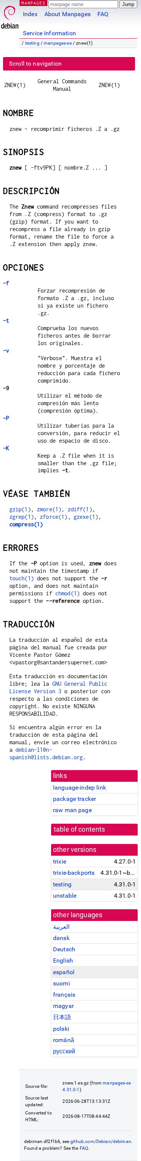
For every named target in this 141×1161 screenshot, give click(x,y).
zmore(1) (49, 509)
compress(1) (26, 524)
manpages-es (58, 43)
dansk (61, 938)
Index (30, 14)
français (64, 994)
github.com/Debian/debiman (100, 1141)
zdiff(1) (80, 509)
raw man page (72, 810)
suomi (61, 983)
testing (32, 43)
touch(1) (21, 578)
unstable (64, 895)
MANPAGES (33, 2)
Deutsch (64, 949)
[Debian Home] (9, 15)
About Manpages (67, 14)
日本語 (62, 1017)
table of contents (79, 829)
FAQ (102, 14)
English (63, 960)
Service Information (49, 33)
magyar (63, 1005)
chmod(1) (67, 593)
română (63, 1040)
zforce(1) (53, 517)
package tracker (74, 798)
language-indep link (79, 787)
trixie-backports (73, 872)
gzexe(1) (86, 517)
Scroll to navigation (35, 63)
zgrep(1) (21, 517)
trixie (59, 861)
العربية (61, 926)
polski (61, 1028)
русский (64, 1051)
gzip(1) (20, 509)
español (63, 972)
